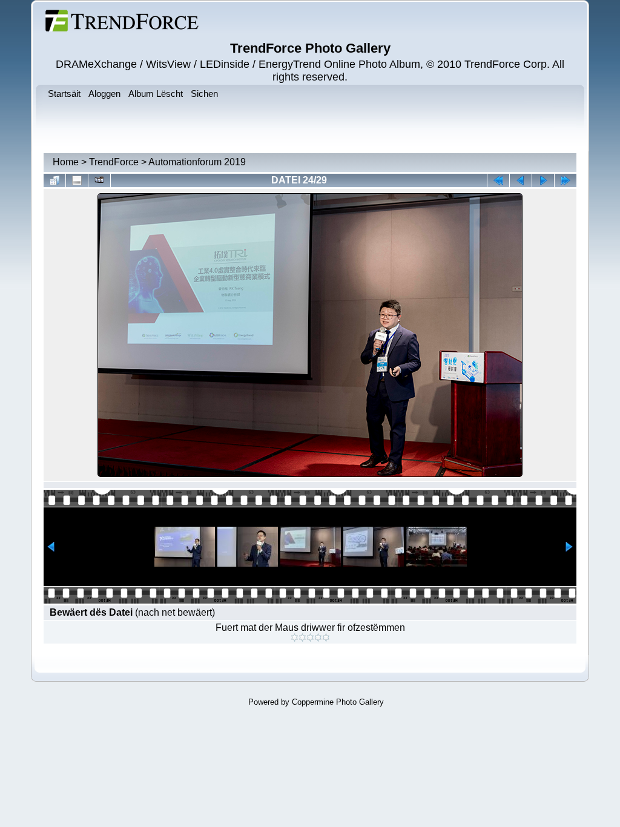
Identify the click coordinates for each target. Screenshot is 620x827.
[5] (326, 637)
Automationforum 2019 (197, 162)
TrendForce (114, 162)
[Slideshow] (99, 180)
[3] (310, 637)
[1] (294, 637)
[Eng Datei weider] (521, 180)
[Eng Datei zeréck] (543, 180)
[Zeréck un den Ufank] (498, 180)
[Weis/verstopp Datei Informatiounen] (77, 180)
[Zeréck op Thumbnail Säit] (54, 180)
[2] (302, 637)
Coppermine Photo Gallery (338, 702)
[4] (318, 637)
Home (66, 162)
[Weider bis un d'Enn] (565, 180)
